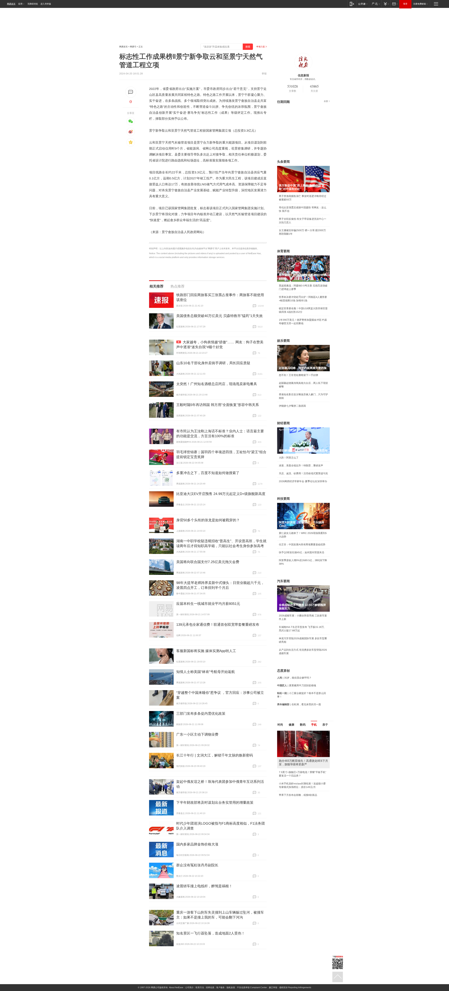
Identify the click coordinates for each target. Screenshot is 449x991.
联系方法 (200, 987)
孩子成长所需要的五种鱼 (292, 772)
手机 (314, 724)
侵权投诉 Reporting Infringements (295, 987)
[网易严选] (375, 4)
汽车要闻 (283, 581)
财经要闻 (283, 423)
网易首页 (11, 4)
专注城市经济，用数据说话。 (303, 79)
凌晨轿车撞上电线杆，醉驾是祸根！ (204, 886)
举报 (264, 73)
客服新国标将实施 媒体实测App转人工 (206, 651)
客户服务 (220, 987)
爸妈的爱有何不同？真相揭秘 (295, 802)
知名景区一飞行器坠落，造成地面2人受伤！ (210, 933)
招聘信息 (210, 987)
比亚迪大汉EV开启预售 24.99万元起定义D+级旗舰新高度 (220, 494)
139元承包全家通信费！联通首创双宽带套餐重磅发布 (217, 624)
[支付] (385, 4)
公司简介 (189, 987)
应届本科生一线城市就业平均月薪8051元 (208, 604)
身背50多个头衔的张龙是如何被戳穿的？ (208, 520)
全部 (326, 101)
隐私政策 (231, 987)
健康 (291, 724)
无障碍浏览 (32, 4)
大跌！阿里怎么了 (289, 457)
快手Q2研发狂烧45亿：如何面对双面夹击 (301, 552)
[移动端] (352, 4)
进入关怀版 (46, 4)
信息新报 (303, 75)
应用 (20, 4)
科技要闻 (283, 498)
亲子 (325, 724)
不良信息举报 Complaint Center (252, 987)
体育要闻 (283, 251)
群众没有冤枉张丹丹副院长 (197, 865)
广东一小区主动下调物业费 (197, 734)
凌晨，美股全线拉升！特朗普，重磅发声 (301, 465)
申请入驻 (260, 47)
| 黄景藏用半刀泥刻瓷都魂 (296, 685)
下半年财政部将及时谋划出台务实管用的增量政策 (214, 802)
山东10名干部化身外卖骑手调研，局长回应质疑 (213, 363)
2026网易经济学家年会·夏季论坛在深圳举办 (303, 481)
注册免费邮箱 (419, 4)
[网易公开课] (363, 4)
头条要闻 (283, 161)
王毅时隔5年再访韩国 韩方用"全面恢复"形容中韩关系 (217, 405)
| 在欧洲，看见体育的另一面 (299, 704)
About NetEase (176, 987)
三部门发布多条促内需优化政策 (200, 713)
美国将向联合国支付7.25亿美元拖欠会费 (207, 562)
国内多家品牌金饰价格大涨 (197, 844)
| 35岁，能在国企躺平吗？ (294, 677)
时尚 (280, 724)
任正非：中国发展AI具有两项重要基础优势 (302, 544)
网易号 (133, 46)
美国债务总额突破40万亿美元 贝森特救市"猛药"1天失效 (219, 316)
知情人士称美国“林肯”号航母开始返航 (205, 672)
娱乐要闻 (283, 340)
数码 (303, 724)
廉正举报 (273, 987)
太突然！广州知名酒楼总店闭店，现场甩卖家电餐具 (216, 384)
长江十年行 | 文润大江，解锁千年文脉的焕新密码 (214, 755)
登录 (405, 4)
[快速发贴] (130, 92)
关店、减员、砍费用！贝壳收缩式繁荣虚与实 (303, 473)
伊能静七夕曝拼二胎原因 (292, 405)
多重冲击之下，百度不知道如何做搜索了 (207, 473)
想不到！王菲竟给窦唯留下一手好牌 (298, 375)
